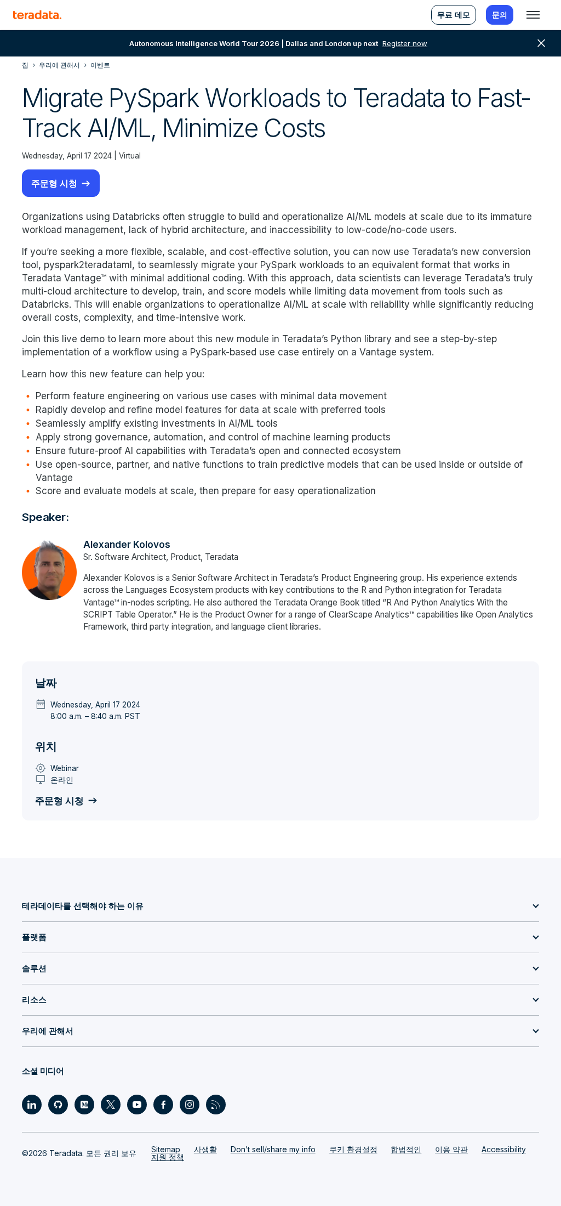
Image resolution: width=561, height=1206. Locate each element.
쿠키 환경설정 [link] (353, 1149)
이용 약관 (451, 1149)
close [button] (541, 43)
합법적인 (406, 1149)
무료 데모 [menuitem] (453, 14)
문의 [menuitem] (499, 14)
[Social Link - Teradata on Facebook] (163, 1104)
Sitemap (165, 1149)
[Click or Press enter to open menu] (533, 15)
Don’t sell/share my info (273, 1149)
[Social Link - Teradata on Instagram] (189, 1104)
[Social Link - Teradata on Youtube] (137, 1104)
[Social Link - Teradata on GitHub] (58, 1104)
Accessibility (504, 1149)
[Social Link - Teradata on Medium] (84, 1104)
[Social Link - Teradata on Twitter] (111, 1104)
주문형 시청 (54, 183)
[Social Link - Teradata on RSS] (216, 1104)
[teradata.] (37, 14)
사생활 (205, 1149)
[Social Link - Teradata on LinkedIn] (32, 1104)
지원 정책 (167, 1157)
